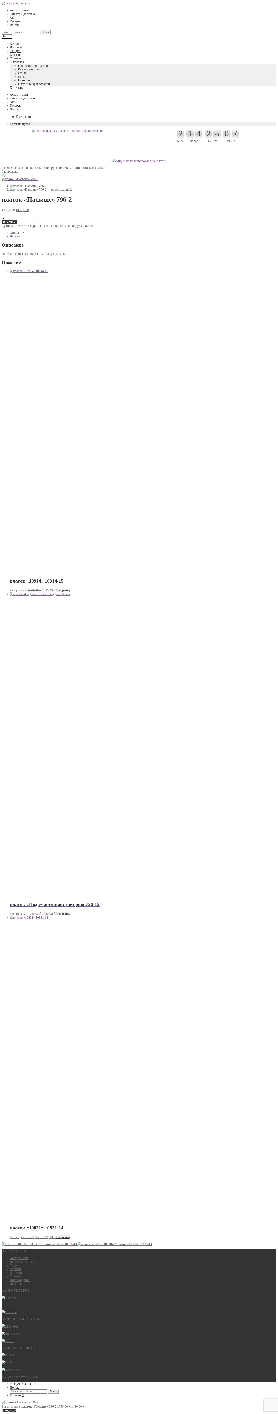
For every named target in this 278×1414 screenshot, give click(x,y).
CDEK (9, 1341)
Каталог (15, 43)
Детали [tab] (15, 236)
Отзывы (15, 58)
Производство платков (33, 65)
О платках (17, 62)
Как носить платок (31, 69)
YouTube (11, 1312)
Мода (21, 76)
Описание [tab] (17, 232)
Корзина (15, 54)
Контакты (16, 87)
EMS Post (11, 1326)
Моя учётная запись (23, 1384)
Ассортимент (19, 10)
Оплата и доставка (23, 14)
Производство (20, 1280)
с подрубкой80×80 (56, 168)
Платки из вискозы (28, 168)
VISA (9, 1362)
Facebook (12, 1298)
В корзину (9, 221)
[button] (4, 175)
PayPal (9, 1355)
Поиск (45, 32)
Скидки (15, 51)
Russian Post (13, 1333)
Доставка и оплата (22, 1261)
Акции (14, 17)
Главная (7, 168)
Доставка (16, 47)
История (24, 80)
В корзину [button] (63, 590)
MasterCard (12, 1370)
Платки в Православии (34, 84)
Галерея (15, 21)
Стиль (22, 73)
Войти (14, 25)
